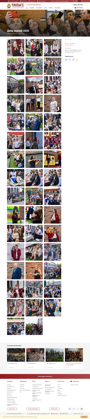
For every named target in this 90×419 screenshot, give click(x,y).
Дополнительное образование (25, 390)
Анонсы (59, 386)
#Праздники (72, 43)
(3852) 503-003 (78, 4)
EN (81, 1)
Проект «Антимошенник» (62, 395)
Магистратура (22, 388)
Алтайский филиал (34, 4)
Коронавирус (60, 393)
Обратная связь (54, 408)
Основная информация (74, 384)
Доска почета (9, 395)
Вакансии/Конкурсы (10, 399)
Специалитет (22, 386)
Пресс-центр (14, 33)
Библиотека (24, 1)
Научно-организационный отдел (36, 400)
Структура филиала (10, 386)
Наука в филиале (35, 386)
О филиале (9, 384)
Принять (84, 416)
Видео (59, 390)
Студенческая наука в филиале (37, 388)
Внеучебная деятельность (11, 390)
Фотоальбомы (21, 33)
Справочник (32, 1)
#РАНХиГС (67, 43)
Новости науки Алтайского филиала (37, 393)
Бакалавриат (22, 384)
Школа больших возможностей (48, 385)
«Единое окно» (47, 393)
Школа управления (48, 389)
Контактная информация (11, 402)
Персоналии (9, 388)
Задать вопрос (12, 408)
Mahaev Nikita (80, 413)
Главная (8, 33)
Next (85, 359)
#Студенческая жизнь (69, 44)
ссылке (35, 416)
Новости (59, 384)
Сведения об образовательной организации (59, 1)
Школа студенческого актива (50, 387)
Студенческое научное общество (36, 390)
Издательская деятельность (37, 384)
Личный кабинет (42, 1)
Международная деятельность (12, 397)
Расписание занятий (14, 1)
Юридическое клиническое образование (49, 391)
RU (79, 1)
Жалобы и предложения (33, 408)
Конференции (34, 398)
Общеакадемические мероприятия (35, 396)
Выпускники (9, 393)
